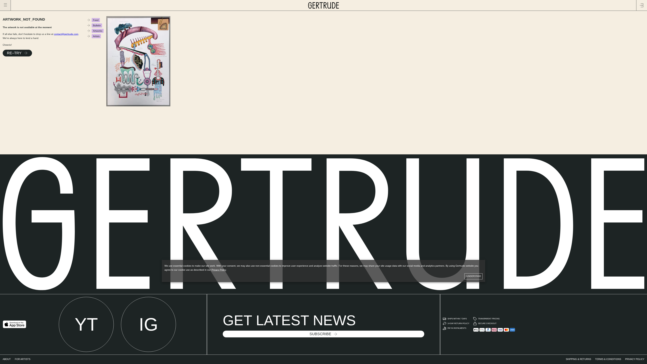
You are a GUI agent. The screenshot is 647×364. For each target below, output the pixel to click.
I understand (473, 276)
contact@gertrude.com (66, 34)
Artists (96, 36)
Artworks (97, 30)
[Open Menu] (5, 5)
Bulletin (97, 25)
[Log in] (641, 5)
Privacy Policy (218, 269)
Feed (96, 20)
